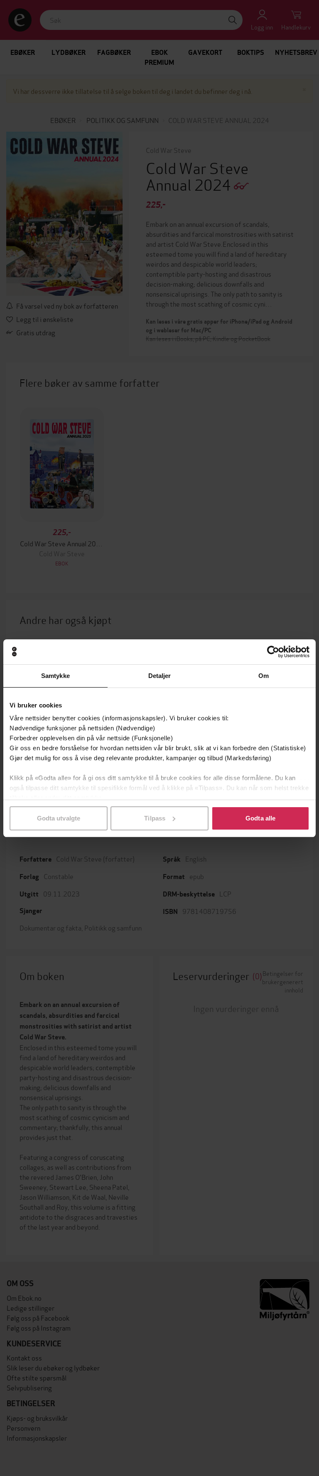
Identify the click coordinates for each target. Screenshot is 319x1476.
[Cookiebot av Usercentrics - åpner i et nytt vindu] (273, 652)
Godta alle (260, 818)
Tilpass (154, 818)
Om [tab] (263, 675)
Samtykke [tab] (55, 675)
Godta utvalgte (58, 818)
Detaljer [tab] (159, 675)
